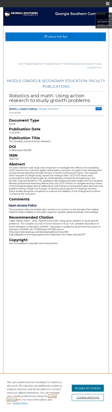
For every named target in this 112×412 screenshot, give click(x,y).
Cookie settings (88, 397)
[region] (56, 392)
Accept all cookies (88, 388)
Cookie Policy (20, 403)
